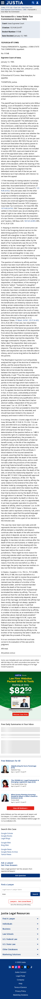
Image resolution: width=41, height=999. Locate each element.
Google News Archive (9, 852)
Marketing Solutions (12, 954)
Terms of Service (20, 987)
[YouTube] (13, 967)
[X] (28, 967)
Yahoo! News (6, 854)
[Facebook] (16, 967)
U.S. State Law (9, 944)
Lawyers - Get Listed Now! (20, 901)
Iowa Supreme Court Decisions (11, 9)
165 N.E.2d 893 (30, 221)
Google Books (6, 836)
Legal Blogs (5, 838)
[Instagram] (19, 967)
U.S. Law (9, 7)
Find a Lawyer (7, 884)
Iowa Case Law (27, 7)
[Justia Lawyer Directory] (31, 967)
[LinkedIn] (10, 967)
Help (20, 983)
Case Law (17, 7)
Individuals (7, 923)
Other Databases (10, 949)
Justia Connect (20, 972)
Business (6, 929)
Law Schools (8, 934)
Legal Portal (20, 976)
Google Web (6, 842)
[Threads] (22, 967)
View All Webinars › (20, 808)
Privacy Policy (20, 991)
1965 (24, 9)
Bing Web (5, 845)
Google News (6, 849)
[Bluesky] (25, 967)
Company (20, 980)
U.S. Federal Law (10, 939)
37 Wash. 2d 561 (21, 320)
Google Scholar (7, 833)
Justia (3, 7)
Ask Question (20, 875)
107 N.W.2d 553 (7, 208)
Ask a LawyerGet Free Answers (9, 864)
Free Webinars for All (10, 761)
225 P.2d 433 (34, 320)
